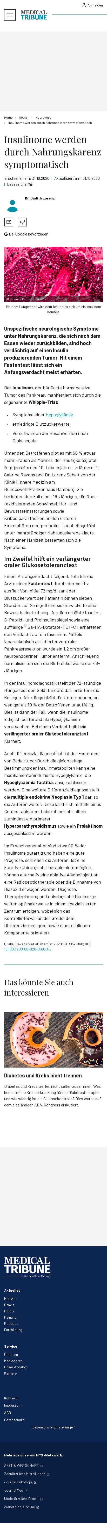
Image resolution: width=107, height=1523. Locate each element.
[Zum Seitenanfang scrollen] (97, 1513)
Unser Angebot (16, 1367)
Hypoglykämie (59, 414)
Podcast (11, 1323)
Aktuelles (12, 1290)
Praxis (9, 1305)
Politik (9, 1311)
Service (10, 1346)
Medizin (9, 1298)
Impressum (12, 1405)
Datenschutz (14, 1420)
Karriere (10, 1373)
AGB (7, 1412)
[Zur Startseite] (34, 15)
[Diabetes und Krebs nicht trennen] (53, 1040)
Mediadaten (13, 1360)
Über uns (11, 1354)
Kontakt (10, 1398)
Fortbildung (13, 1329)
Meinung (10, 1317)
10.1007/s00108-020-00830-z (27, 949)
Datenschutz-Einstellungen (53, 1427)
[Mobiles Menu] (10, 15)
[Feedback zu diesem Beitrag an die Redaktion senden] (22, 222)
